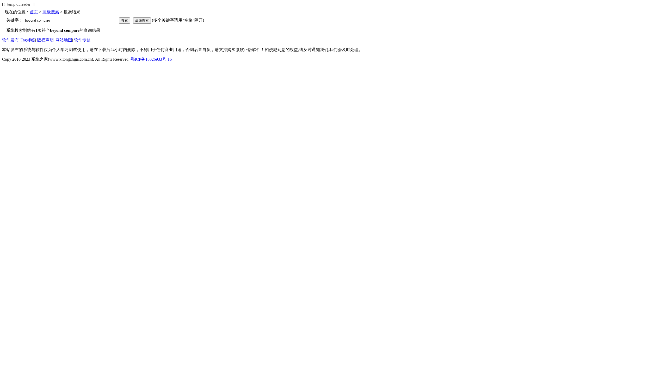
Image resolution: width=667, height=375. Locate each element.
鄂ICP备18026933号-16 (151, 59)
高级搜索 (50, 12)
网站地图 (63, 40)
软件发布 (10, 40)
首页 (34, 12)
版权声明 (45, 40)
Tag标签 (28, 40)
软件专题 (82, 40)
